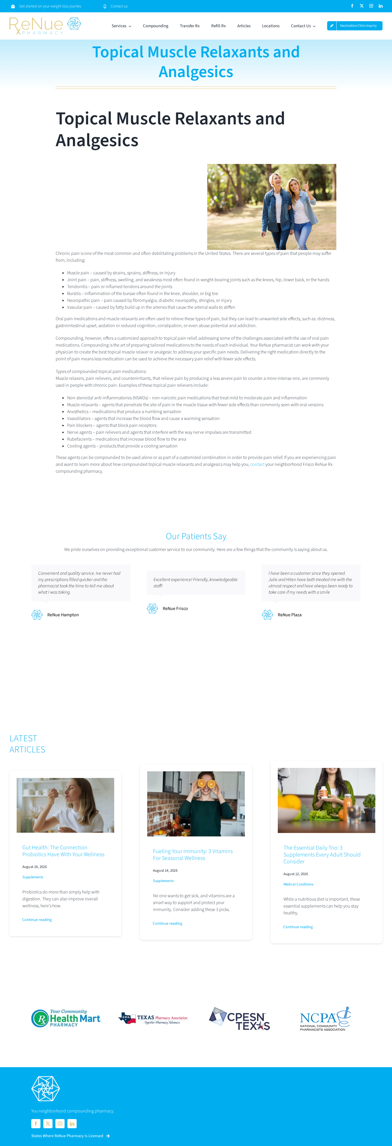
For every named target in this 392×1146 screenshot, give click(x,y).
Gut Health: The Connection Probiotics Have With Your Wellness (63, 851)
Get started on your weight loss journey (50, 6)
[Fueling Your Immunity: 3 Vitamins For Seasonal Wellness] (196, 775)
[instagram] (371, 6)
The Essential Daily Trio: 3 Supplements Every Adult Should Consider (322, 855)
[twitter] (362, 6)
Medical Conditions (299, 884)
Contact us (119, 6)
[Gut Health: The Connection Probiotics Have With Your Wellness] (65, 781)
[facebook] (352, 6)
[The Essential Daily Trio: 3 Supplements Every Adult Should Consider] (326, 771)
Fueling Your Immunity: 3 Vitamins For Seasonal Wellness (193, 854)
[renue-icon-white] (45, 1076)
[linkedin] (381, 6)
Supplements (32, 877)
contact (257, 464)
